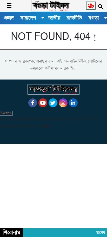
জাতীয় (54, 18)
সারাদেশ (28, 18)
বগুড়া (94, 18)
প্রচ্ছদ (9, 18)
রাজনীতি (74, 18)
